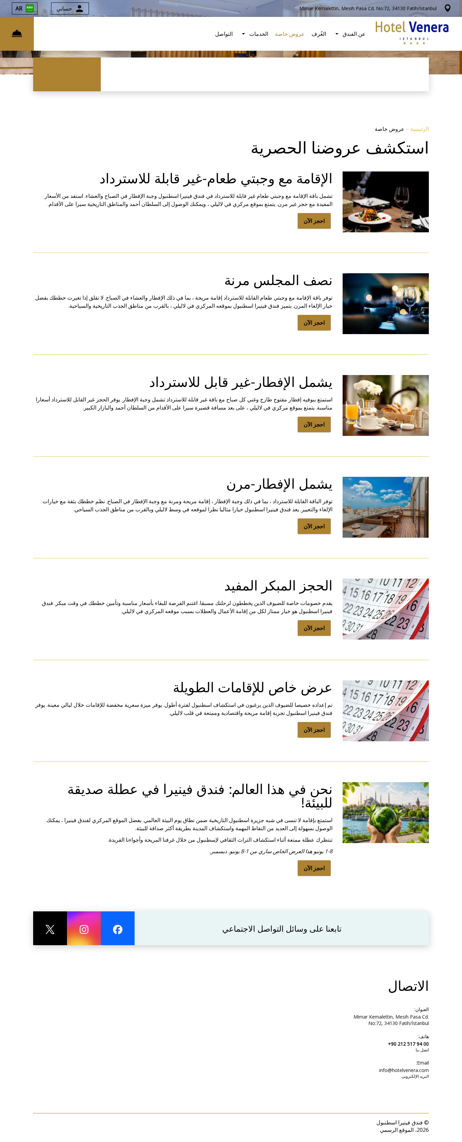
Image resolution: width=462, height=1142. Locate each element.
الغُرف (318, 34)
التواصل (224, 34)
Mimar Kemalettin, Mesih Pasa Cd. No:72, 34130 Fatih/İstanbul (391, 1019)
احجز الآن (314, 221)
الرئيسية (419, 129)
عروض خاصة (290, 34)
